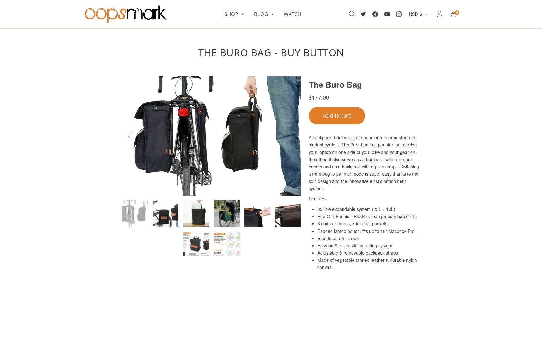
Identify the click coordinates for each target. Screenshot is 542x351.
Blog (261, 14)
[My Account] (440, 14)
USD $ (415, 14)
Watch (293, 14)
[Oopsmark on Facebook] (375, 14)
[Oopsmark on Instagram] (399, 14)
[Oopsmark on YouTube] (387, 14)
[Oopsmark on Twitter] (363, 14)
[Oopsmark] (127, 14)
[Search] (352, 14)
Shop (231, 14)
